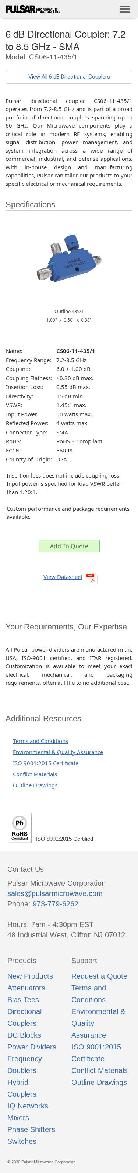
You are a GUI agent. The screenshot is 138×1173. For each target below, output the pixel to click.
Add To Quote (69, 546)
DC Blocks (24, 1035)
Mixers (18, 1118)
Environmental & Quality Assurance (58, 752)
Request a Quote (99, 976)
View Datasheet (62, 576)
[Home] (33, 9)
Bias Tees (23, 1000)
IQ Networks (27, 1106)
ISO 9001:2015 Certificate (45, 763)
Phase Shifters (31, 1129)
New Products (30, 976)
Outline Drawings (35, 785)
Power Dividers (31, 1047)
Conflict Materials (35, 774)
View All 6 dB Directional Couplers (69, 76)
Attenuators (26, 988)
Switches (21, 1141)
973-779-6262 (55, 904)
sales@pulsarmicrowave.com (55, 893)
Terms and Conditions (40, 741)
